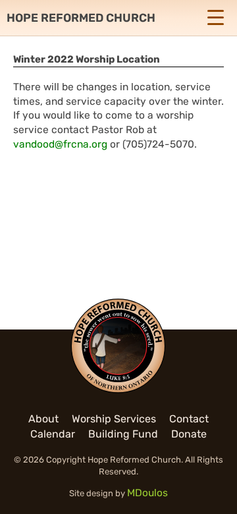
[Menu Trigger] (215, 17)
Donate (189, 434)
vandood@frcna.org (60, 144)
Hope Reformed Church (81, 17)
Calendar (52, 434)
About (43, 419)
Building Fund (123, 434)
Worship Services (114, 419)
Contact (189, 419)
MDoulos (147, 493)
